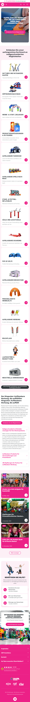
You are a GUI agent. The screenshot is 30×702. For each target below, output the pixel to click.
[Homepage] (2, 4)
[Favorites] (27, 4)
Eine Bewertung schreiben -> (10, 670)
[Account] (24, 4)
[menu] (6, 4)
